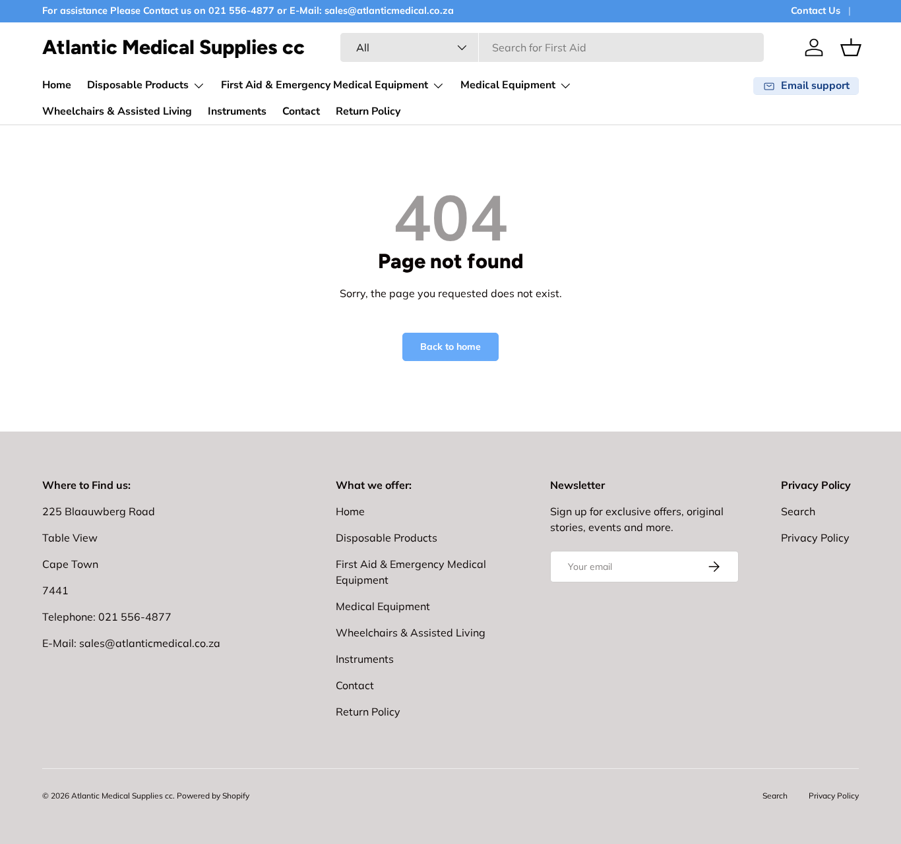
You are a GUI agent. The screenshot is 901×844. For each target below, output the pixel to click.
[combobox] (552, 47)
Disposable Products (138, 85)
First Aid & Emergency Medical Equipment (324, 85)
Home (56, 85)
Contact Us (815, 10)
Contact (301, 111)
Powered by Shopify (213, 796)
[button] (850, 47)
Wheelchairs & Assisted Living (117, 111)
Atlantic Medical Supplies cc (122, 796)
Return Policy (368, 111)
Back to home (450, 346)
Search (798, 511)
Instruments (237, 111)
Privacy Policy (815, 537)
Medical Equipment (507, 85)
